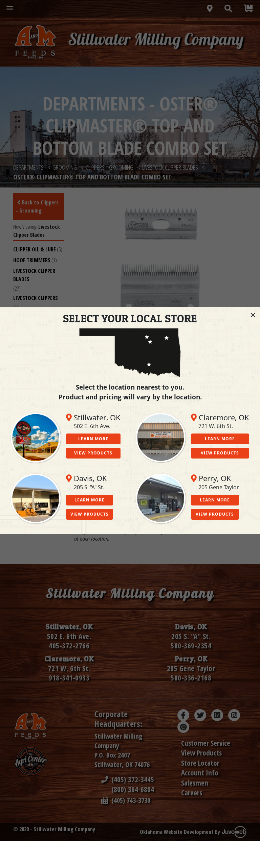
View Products (93, 453)
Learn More (93, 439)
